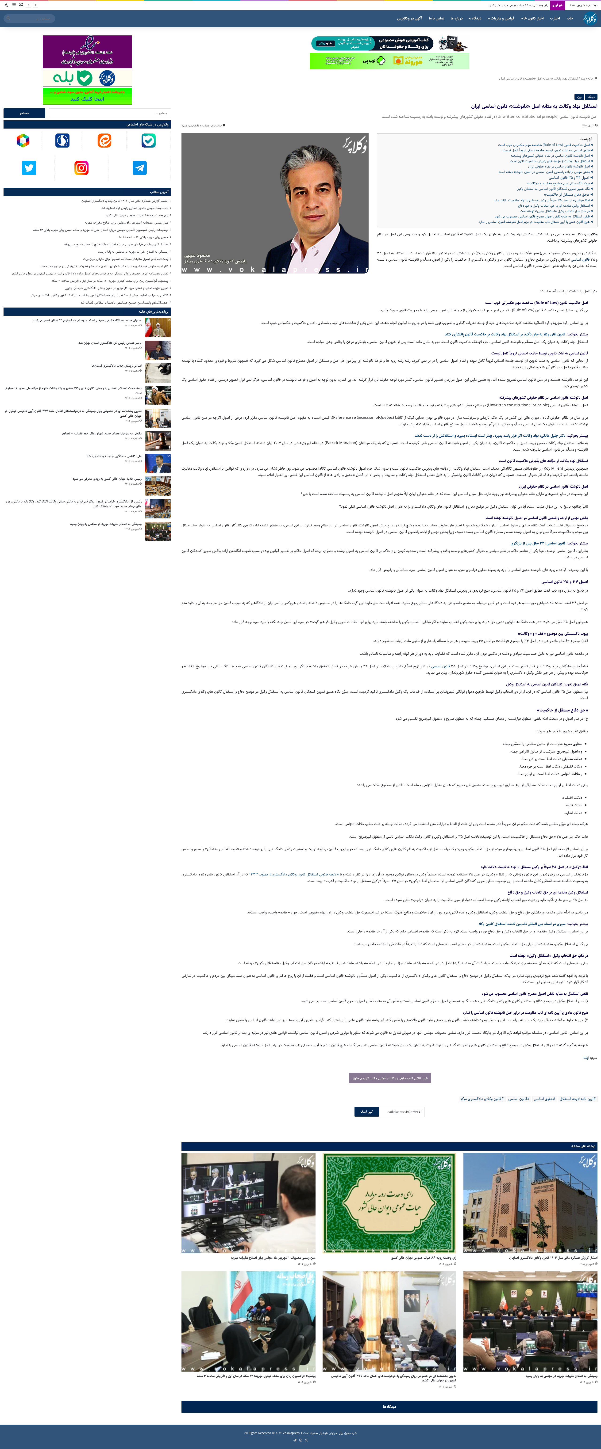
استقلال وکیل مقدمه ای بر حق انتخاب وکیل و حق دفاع (554, 205)
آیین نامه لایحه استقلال (576, 1099)
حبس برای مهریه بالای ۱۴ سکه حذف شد (142, 237)
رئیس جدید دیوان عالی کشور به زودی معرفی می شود (107, 478)
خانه (570, 18)
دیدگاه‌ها (389, 1407)
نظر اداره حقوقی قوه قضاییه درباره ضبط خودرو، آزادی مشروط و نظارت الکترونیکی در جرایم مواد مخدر (104, 266)
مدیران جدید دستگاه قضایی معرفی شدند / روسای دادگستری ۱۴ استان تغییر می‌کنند (87, 320)
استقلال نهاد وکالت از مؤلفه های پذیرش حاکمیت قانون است (550, 161)
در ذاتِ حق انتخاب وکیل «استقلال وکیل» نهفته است (555, 211)
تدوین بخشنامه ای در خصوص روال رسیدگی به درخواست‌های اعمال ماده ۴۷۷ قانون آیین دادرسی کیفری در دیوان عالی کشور (393, 1378)
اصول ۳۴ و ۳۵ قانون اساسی (569, 178)
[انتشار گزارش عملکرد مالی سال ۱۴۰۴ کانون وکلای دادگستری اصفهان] (530, 1203)
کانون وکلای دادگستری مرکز (480, 1099)
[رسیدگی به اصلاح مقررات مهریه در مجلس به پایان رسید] (530, 1321)
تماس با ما (436, 18)
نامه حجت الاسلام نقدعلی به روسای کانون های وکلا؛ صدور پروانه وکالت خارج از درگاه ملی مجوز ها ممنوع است (73, 391)
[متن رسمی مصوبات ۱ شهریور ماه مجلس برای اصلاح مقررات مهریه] (248, 1203)
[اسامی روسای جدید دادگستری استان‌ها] (158, 373)
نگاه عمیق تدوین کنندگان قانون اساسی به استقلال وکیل (553, 188)
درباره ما (457, 18)
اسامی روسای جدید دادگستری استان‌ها (117, 365)
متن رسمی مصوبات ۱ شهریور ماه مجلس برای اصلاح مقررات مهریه (273, 1257)
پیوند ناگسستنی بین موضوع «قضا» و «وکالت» (558, 183)
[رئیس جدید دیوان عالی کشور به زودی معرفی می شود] (158, 486)
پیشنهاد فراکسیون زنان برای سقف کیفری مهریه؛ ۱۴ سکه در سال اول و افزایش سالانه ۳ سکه (256, 1376)
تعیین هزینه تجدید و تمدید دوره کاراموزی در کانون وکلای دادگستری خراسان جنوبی (116, 288)
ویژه (583, 78)
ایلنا (586, 1058)
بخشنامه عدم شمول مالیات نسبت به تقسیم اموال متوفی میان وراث (125, 259)
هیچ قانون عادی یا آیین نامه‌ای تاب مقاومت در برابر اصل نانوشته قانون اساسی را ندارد (534, 221)
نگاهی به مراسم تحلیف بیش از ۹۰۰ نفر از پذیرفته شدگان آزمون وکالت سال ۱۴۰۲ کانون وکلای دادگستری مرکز (99, 295)
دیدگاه (476, 18)
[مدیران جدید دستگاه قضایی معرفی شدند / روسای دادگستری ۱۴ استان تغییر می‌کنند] (158, 328)
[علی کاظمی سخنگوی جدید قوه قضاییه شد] (158, 463)
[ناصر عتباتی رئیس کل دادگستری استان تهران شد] (158, 350)
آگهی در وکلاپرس (409, 18)
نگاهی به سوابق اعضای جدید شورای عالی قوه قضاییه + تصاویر (102, 433)
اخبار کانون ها (534, 18)
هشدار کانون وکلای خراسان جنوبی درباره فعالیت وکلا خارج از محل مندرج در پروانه (116, 244)
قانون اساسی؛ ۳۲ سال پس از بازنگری (538, 543)
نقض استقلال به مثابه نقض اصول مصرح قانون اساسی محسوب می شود (542, 216)
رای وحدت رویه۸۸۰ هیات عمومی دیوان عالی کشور (423, 1257)
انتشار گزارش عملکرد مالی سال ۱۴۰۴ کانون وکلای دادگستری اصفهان (553, 1257)
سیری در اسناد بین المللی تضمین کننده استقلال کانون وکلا (522, 924)
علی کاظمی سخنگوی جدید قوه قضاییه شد (114, 456)
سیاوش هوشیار (328, 1433)
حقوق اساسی (543, 1099)
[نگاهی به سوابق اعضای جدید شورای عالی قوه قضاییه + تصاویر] (158, 441)
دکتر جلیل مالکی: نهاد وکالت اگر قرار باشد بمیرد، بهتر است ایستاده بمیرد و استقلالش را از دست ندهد (490, 436)
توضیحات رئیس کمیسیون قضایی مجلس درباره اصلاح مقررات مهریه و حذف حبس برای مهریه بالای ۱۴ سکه (100, 229)
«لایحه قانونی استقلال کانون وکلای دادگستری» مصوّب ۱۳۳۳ (294, 874)
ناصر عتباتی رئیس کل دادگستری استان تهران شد (110, 343)
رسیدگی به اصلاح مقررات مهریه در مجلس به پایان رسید (561, 1376)
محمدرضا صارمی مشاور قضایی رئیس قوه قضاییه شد (134, 208)
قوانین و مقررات (502, 18)
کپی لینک (366, 1111)
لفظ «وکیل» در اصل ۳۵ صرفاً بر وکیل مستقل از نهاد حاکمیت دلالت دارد (542, 200)
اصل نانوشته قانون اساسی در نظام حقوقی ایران (559, 166)
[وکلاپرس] (590, 18)
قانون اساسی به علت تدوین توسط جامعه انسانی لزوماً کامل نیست (546, 150)
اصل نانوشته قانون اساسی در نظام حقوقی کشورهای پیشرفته (550, 155)
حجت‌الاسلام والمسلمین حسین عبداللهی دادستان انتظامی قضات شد (124, 302)
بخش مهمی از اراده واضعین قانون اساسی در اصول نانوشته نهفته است (544, 172)
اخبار (556, 18)
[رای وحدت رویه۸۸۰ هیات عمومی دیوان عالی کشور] (390, 1203)
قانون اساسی (580, 259)
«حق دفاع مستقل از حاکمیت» (566, 195)
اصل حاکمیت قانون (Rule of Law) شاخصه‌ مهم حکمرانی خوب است (544, 145)
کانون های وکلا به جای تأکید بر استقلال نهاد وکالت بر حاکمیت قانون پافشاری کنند (505, 334)
